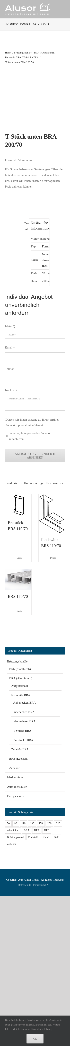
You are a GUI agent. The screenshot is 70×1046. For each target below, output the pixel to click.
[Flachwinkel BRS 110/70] (52, 513)
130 (32, 823)
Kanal (46, 837)
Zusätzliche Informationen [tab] (26, 226)
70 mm (46, 273)
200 (49, 823)
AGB (49, 885)
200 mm (47, 281)
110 (23, 823)
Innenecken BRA (23, 712)
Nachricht (11, 390)
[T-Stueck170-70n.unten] (35, 99)
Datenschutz (24, 885)
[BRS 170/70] (18, 579)
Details (19, 558)
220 (58, 823)
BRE (37, 830)
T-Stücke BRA (22, 730)
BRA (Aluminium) (20, 678)
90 (15, 823)
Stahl (56, 837)
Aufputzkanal (19, 686)
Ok (35, 1039)
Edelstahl (33, 837)
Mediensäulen (15, 777)
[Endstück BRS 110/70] (18, 505)
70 (8, 823)
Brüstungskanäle (17, 661)
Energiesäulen (15, 796)
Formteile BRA (20, 695)
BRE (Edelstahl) (19, 758)
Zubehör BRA (20, 749)
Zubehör (14, 768)
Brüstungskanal (15, 837)
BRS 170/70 (18, 596)
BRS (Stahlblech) (20, 669)
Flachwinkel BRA (24, 721)
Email (10, 347)
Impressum (39, 885)
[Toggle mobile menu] (63, 7)
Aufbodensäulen (17, 786)
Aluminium (49, 239)
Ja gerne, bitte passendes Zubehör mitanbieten (30, 436)
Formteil (47, 246)
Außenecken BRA (24, 702)
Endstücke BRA (23, 740)
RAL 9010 (48, 265)
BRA (27, 830)
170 (41, 823)
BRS (46, 830)
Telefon (9, 369)
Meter (10, 326)
